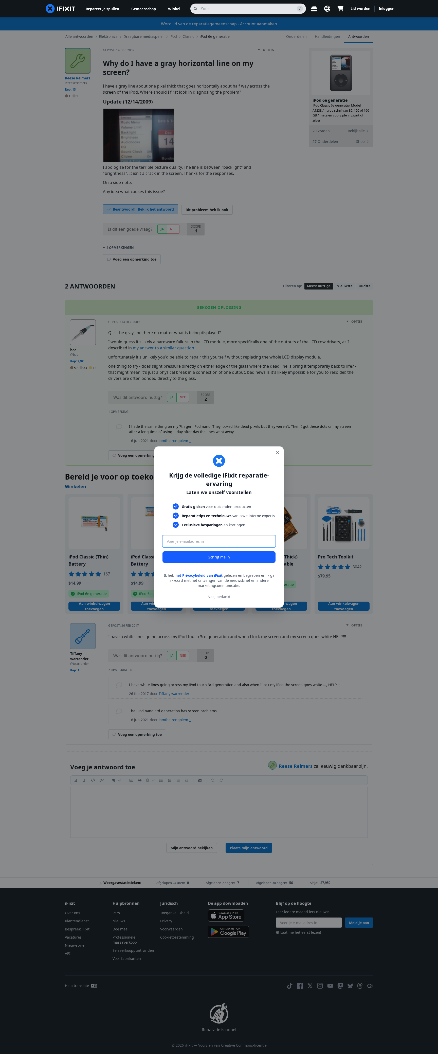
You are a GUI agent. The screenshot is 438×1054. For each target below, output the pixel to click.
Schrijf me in (219, 557)
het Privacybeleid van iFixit (199, 575)
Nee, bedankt (219, 596)
